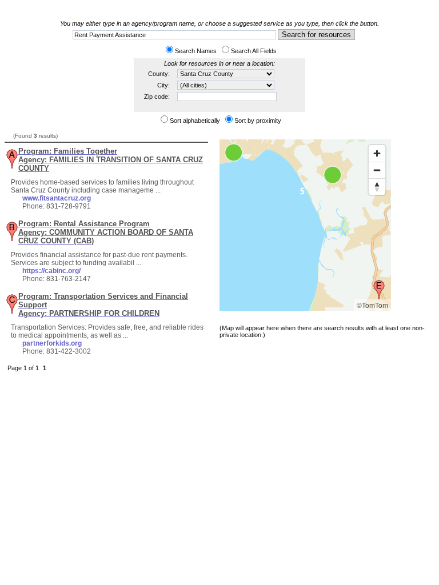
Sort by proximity (257, 120)
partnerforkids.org (52, 343)
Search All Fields (254, 50)
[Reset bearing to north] (377, 186)
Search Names (196, 50)
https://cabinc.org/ (51, 271)
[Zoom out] (377, 170)
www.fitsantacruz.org (56, 198)
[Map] (305, 225)
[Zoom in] (377, 153)
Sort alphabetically (195, 120)
